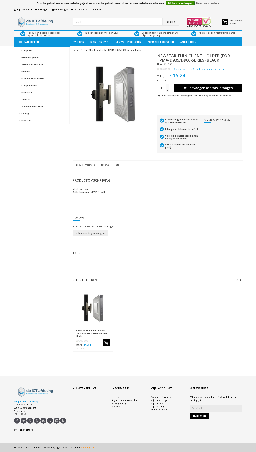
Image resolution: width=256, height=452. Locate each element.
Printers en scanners (32, 78)
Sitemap (116, 406)
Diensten (26, 120)
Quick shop (84, 328)
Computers (27, 50)
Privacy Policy (119, 403)
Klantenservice (99, 41)
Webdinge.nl (87, 447)
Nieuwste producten (128, 41)
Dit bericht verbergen (180, 3)
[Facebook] (17, 421)
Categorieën (31, 41)
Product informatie (85, 164)
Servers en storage (32, 64)
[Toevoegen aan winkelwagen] (106, 342)
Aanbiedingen (188, 41)
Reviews (104, 164)
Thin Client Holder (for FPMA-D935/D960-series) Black (112, 49)
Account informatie (161, 396)
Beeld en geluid (30, 57)
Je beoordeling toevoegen (211, 68)
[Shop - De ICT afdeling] (35, 21)
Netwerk (26, 71)
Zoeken (171, 21)
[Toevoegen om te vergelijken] (108, 328)
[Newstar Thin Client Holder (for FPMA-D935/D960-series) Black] (93, 308)
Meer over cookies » (207, 3)
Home (76, 49)
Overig (25, 113)
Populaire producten (161, 41)
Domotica (26, 92)
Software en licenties (33, 106)
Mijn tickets (157, 403)
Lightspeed (61, 447)
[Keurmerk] (199, 22)
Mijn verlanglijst (159, 406)
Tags (116, 164)
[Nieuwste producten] (63, 421)
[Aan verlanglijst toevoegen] (100, 328)
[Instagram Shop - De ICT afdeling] (57, 421)
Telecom (26, 99)
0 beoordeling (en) (184, 68)
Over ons (78, 41)
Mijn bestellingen (160, 400)
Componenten (29, 85)
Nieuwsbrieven (159, 409)
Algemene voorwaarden (125, 400)
